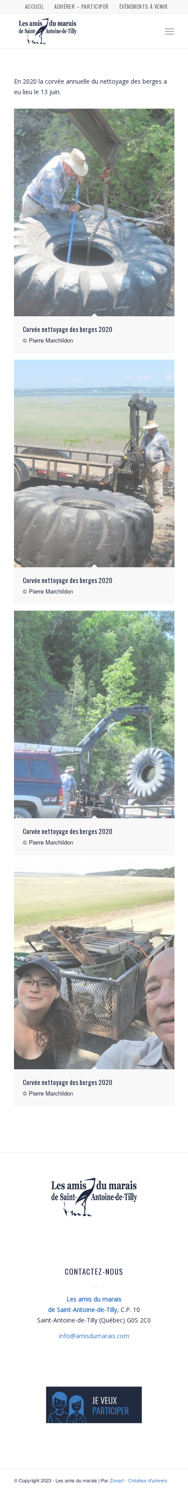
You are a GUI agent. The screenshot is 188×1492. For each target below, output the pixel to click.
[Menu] (169, 31)
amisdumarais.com (94, 1336)
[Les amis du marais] (78, 31)
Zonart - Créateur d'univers (138, 1480)
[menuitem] (35, 6)
